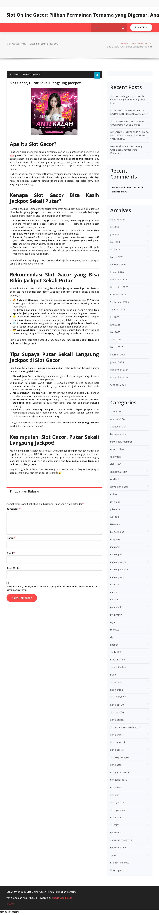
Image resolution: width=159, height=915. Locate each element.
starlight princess (119, 862)
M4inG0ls (16, 74)
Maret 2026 (116, 256)
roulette (114, 629)
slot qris (114, 794)
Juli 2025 (115, 317)
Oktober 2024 (118, 384)
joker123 (115, 509)
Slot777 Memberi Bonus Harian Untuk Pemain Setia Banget (127, 123)
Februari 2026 (118, 264)
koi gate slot (117, 531)
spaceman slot (118, 847)
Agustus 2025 (117, 309)
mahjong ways (118, 561)
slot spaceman (118, 809)
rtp (112, 637)
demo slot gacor (119, 486)
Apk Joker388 (117, 419)
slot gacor (115, 764)
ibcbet (113, 494)
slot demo (115, 734)
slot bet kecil (117, 719)
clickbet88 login (118, 471)
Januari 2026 (117, 271)
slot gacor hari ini (119, 772)
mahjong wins (117, 576)
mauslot (114, 584)
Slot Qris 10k (117, 802)
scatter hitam (117, 659)
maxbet (114, 592)
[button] (123, 27)
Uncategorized (140, 43)
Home (124, 43)
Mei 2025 (115, 332)
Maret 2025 (116, 347)
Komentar (13, 508)
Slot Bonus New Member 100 (126, 727)
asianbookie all (118, 426)
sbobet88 (115, 652)
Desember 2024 (119, 369)
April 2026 (115, 249)
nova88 (114, 599)
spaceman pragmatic (121, 839)
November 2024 (119, 377)
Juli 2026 (115, 226)
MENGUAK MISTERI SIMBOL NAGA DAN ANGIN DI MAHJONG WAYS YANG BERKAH (129, 135)
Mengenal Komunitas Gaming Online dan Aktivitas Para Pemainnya (126, 149)
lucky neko (115, 539)
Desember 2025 (119, 279)
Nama (11, 537)
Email (11, 552)
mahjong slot (117, 554)
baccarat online (118, 434)
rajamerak (115, 622)
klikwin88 (115, 524)
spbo (113, 854)
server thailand (118, 667)
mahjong (115, 546)
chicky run (115, 456)
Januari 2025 (117, 362)
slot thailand (117, 817)
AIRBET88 (116, 411)
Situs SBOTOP (118, 697)
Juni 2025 (115, 324)
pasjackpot (116, 614)
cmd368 (114, 479)
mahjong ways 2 (119, 569)
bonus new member (121, 441)
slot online (115, 787)
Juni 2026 (115, 234)
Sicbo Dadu (116, 682)
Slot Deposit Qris (119, 757)
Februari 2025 (118, 354)
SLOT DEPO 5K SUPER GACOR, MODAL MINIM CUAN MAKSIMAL (128, 112)
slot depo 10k (117, 742)
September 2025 (119, 301)
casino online (117, 449)
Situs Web (13, 567)
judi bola (114, 516)
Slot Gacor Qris (118, 779)
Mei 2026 (115, 241)
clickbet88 (115, 464)
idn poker (115, 501)
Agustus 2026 (117, 219)
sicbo (113, 674)
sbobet (114, 644)
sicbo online (116, 689)
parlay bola (116, 606)
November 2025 (119, 287)
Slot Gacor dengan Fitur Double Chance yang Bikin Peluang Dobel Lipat (128, 99)
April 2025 (115, 339)
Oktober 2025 (118, 294)
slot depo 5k (117, 749)
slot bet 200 (117, 712)
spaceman (115, 832)
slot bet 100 (117, 704)
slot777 (114, 825)
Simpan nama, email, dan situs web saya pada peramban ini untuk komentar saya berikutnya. (52, 588)
